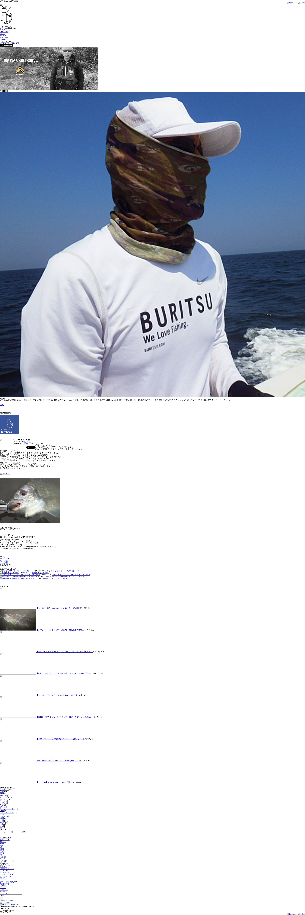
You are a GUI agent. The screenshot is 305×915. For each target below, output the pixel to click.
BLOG (2, 34)
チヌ (2, 805)
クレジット (5, 872)
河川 (2, 818)
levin (2, 811)
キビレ (3, 803)
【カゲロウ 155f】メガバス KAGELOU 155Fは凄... (57, 695)
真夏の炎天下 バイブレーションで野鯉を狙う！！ (57, 761)
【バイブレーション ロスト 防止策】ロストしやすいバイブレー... (64, 673)
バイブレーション (7, 809)
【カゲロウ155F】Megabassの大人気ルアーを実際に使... (59, 608)
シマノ (3, 801)
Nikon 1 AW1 (5, 816)
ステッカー (5, 893)
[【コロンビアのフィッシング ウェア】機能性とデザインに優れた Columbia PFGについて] (18, 717)
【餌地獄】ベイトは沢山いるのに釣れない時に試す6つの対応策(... (64, 652)
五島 (2, 824)
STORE (3, 39)
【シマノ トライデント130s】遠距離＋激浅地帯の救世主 (60, 630)
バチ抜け (4, 799)
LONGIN (4, 807)
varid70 (3, 822)
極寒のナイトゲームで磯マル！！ (58, 578)
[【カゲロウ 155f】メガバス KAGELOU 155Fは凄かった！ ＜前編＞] (18, 695)
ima (1, 826)
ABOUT (3, 30)
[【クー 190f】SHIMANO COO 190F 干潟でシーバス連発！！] (18, 782)
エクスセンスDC (7, 813)
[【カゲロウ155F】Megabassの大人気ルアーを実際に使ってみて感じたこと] (18, 608)
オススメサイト (6, 876)
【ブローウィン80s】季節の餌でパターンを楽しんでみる (60, 739)
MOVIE (3, 36)
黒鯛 (26, 443)
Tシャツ (3, 891)
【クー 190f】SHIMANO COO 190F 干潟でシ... (55, 782)
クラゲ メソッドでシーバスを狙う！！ (63, 571)
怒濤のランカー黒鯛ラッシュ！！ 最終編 (67, 577)
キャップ (4, 890)
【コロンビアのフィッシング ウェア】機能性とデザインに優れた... (64, 717)
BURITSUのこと (7, 869)
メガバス (4, 814)
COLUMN (4, 32)
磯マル (3, 795)
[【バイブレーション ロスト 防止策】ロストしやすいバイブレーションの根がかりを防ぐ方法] (18, 673)
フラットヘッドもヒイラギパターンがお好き (71, 575)
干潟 (31, 443)
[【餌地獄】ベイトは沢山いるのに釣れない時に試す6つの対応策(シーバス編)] (18, 652)
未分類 (3, 857)
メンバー (4, 871)
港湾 (2, 853)
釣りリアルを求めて (8, 882)
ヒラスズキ (5, 797)
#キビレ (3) (4, 558)
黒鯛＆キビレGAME (40, 573)
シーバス (4, 790)
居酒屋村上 (5, 884)
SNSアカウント (6, 874)
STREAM (4, 37)
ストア (3, 888)
